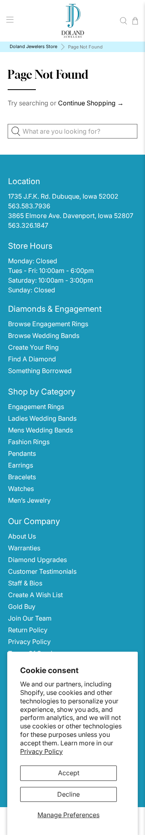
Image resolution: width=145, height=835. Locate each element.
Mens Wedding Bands (40, 430)
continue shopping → (91, 103)
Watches (21, 489)
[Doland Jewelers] (72, 21)
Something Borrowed (40, 371)
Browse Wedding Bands (43, 335)
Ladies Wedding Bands (42, 418)
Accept (68, 773)
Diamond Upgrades (37, 560)
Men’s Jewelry (29, 500)
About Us (22, 536)
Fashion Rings (29, 442)
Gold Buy (21, 606)
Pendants (22, 453)
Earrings (20, 465)
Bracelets (22, 477)
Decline (68, 794)
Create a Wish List (35, 595)
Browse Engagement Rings (48, 324)
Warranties (24, 548)
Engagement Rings (36, 407)
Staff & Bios (25, 583)
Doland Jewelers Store (33, 46)
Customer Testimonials (42, 571)
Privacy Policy (41, 751)
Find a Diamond (32, 359)
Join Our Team (30, 618)
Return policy (28, 630)
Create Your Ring (33, 347)
